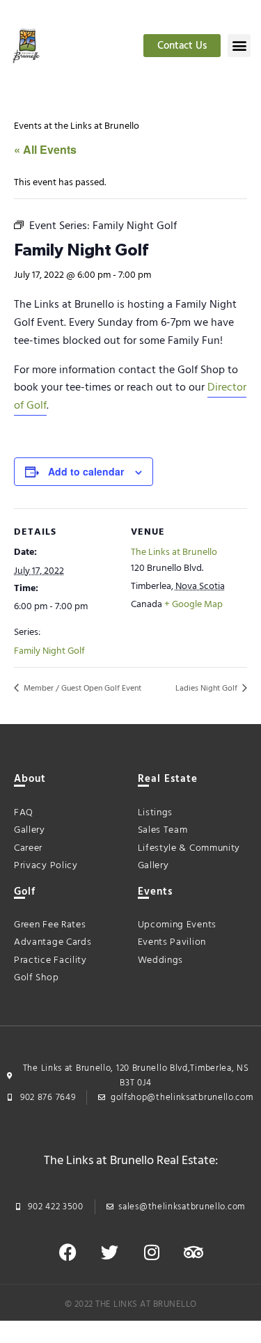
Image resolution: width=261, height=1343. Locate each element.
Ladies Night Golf (207, 689)
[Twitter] (110, 1252)
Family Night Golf (49, 651)
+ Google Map (193, 605)
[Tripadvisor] (193, 1252)
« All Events (45, 149)
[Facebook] (68, 1252)
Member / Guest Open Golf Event (81, 689)
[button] (239, 45)
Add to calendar (86, 471)
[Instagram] (151, 1252)
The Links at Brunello (174, 552)
